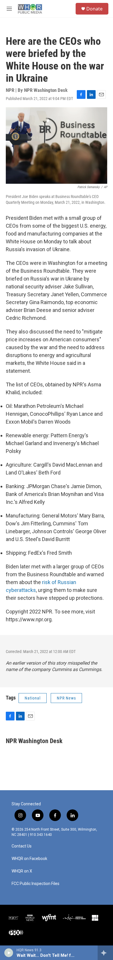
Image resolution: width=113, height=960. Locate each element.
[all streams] (105, 952)
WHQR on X (22, 871)
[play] (8, 953)
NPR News (66, 698)
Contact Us (22, 846)
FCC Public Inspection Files (35, 884)
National (33, 698)
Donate (94, 8)
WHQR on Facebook (29, 858)
